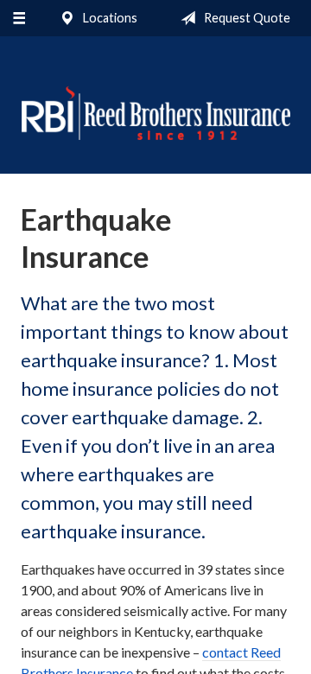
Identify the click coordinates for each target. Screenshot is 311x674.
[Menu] (18, 18)
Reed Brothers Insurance (155, 112)
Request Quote (245, 17)
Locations (108, 17)
